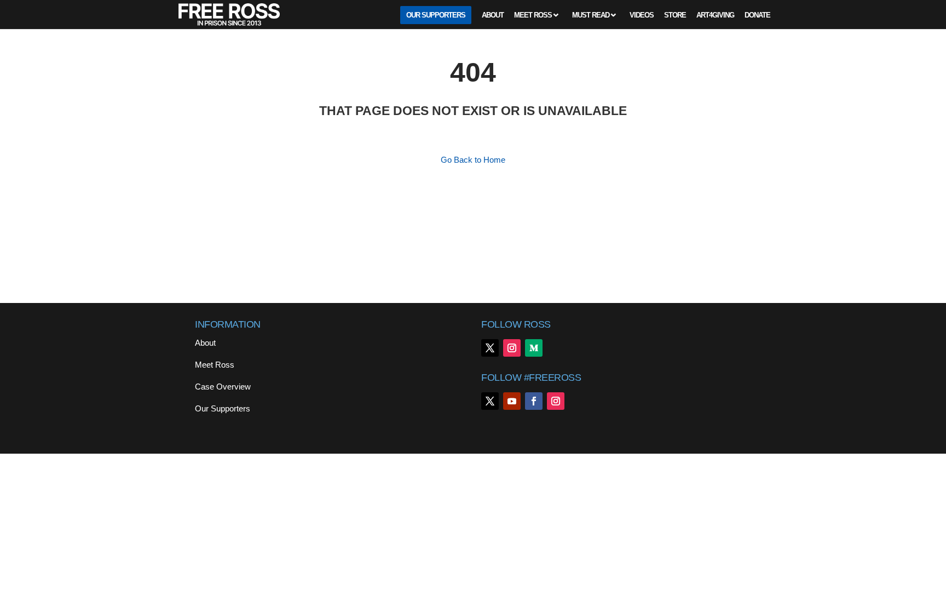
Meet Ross (533, 15)
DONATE (757, 15)
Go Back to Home (473, 159)
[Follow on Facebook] (534, 401)
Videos (642, 15)
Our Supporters (435, 15)
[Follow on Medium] (534, 348)
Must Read (590, 15)
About (493, 15)
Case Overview (223, 386)
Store (675, 15)
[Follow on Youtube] (512, 401)
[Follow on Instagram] (512, 348)
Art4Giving (715, 15)
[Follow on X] (490, 348)
